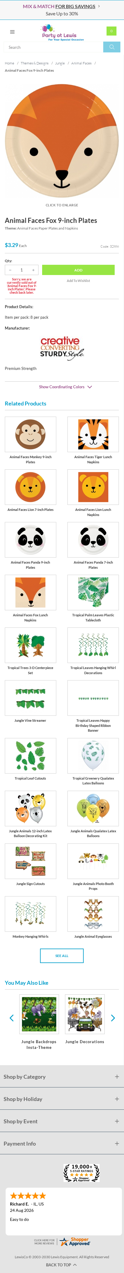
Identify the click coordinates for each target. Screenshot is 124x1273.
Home (9, 63)
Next (112, 1017)
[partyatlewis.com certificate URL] (62, 1241)
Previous (11, 1017)
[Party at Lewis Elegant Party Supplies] (61, 30)
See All (61, 955)
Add (78, 270)
